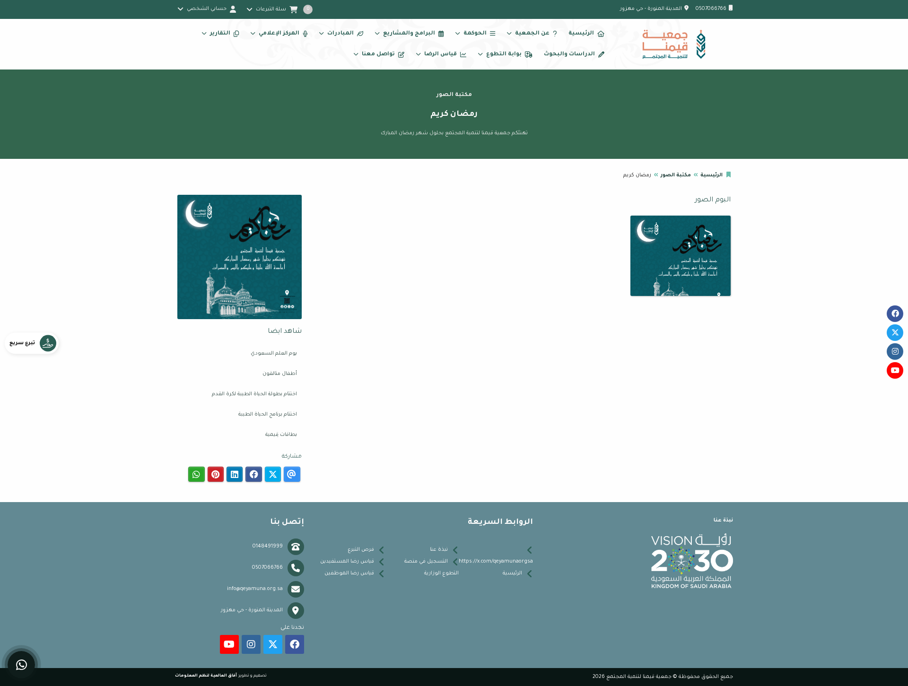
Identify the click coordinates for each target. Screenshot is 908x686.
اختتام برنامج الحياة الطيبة (267, 414)
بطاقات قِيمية (281, 435)
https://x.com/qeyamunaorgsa (496, 561)
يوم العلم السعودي (274, 353)
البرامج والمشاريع (409, 34)
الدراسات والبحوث (569, 55)
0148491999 (268, 546)
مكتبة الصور (676, 175)
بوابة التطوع (504, 55)
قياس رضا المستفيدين (347, 561)
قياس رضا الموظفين (349, 573)
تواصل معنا (378, 55)
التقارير (220, 34)
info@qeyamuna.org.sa (255, 589)
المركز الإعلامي (279, 34)
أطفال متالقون (279, 374)
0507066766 (711, 9)
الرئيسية (581, 34)
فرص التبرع (361, 550)
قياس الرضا (440, 55)
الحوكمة (475, 34)
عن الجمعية (532, 34)
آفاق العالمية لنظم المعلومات (206, 676)
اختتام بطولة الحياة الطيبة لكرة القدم (254, 394)
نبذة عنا (439, 550)
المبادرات (340, 34)
